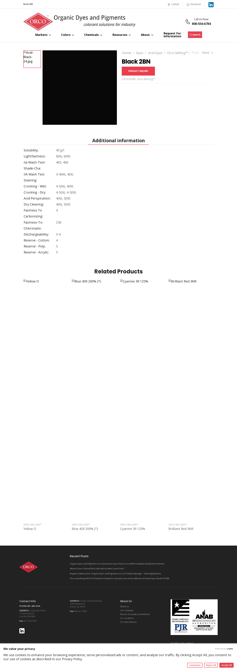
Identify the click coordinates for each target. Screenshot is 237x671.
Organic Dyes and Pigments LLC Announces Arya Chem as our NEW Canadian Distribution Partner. (117, 563)
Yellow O (29, 529)
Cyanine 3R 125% (132, 529)
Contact (175, 4)
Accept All (226, 665)
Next (206, 52)
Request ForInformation (172, 34)
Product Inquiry (138, 70)
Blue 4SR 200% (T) (85, 529)
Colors (65, 35)
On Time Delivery (128, 621)
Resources (196, 4)
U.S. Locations (127, 618)
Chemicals (91, 35)
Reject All (211, 665)
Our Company (127, 610)
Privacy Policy (72, 659)
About (145, 35)
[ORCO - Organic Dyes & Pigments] (79, 22)
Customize (195, 665)
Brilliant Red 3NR (180, 529)
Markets (41, 35)
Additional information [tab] (118, 140)
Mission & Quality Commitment (135, 614)
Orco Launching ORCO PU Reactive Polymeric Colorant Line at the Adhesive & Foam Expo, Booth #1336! (119, 578)
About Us (124, 606)
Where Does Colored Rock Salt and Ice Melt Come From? (97, 568)
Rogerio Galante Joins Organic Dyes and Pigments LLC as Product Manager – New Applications (115, 573)
